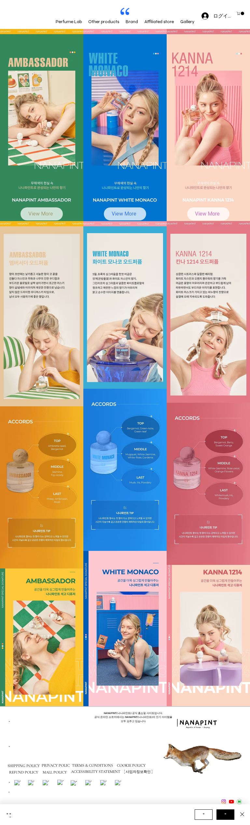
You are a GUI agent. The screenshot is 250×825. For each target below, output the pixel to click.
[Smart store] (239, 801)
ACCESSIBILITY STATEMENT (95, 771)
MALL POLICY (55, 772)
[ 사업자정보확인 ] (138, 772)
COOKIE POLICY (131, 765)
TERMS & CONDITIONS (92, 765)
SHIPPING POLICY (23, 765)
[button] (241, 13)
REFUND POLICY (23, 772)
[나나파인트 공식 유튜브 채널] (231, 801)
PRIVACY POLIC (56, 765)
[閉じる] (242, 814)
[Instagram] (224, 801)
